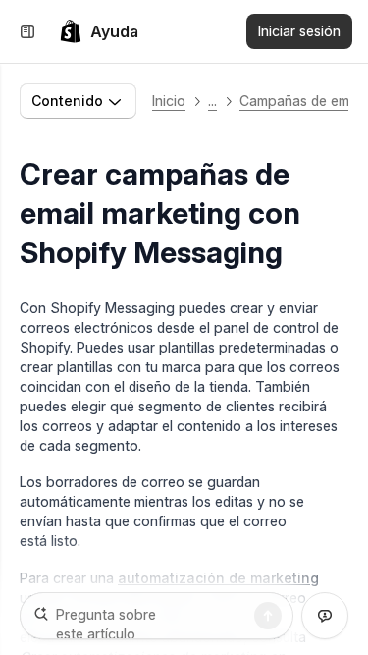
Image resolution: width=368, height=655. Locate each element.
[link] (98, 31)
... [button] (212, 100)
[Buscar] (268, 615)
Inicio (168, 100)
